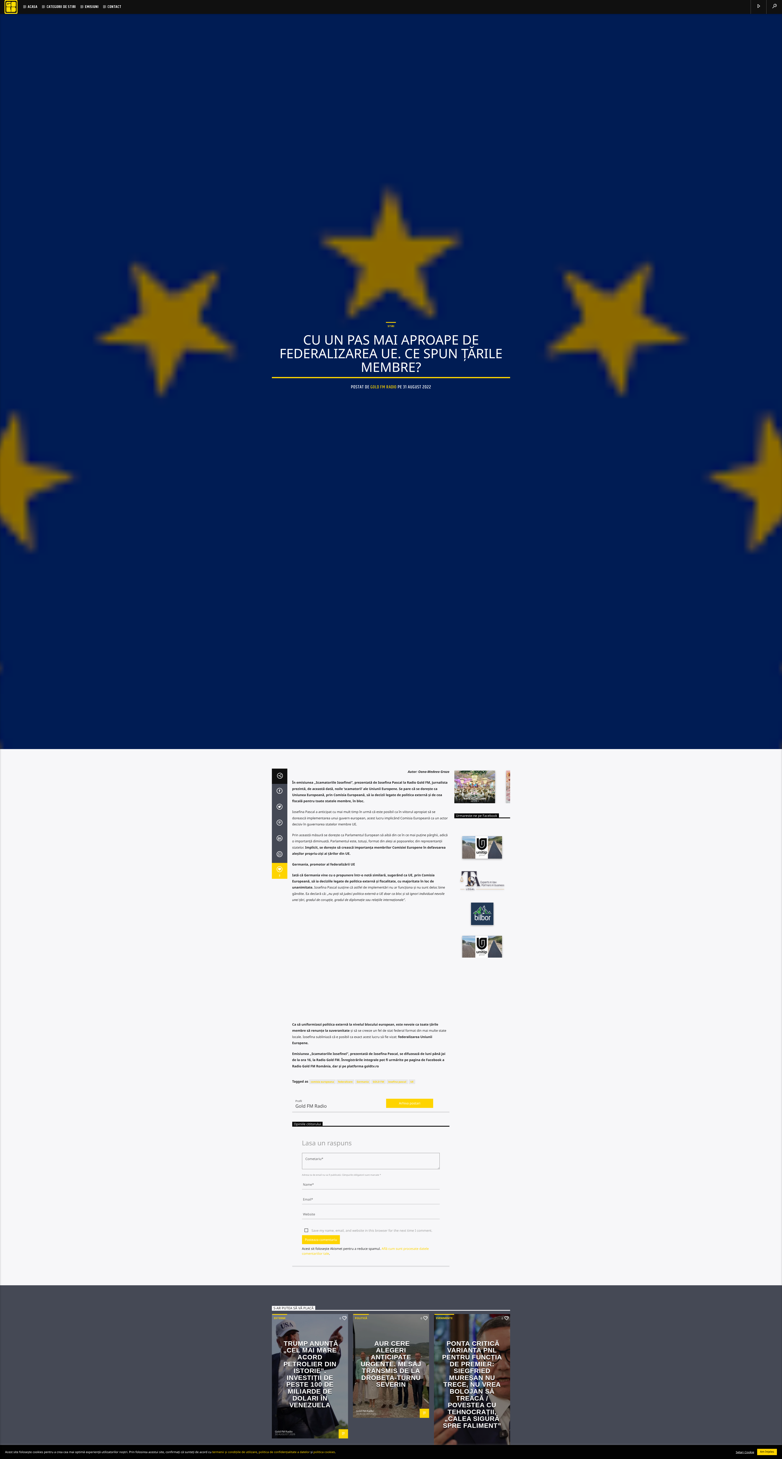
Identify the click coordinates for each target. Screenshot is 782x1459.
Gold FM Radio (383, 429)
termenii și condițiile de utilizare (234, 1452)
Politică (361, 1409)
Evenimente (444, 1409)
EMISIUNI (91, 7)
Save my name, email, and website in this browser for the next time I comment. (372, 1321)
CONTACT (114, 7)
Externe (280, 1409)
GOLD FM (378, 1172)
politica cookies (324, 1452)
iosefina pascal (397, 1172)
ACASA (32, 7)
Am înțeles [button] (767, 1452)
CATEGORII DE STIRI (61, 7)
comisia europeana (322, 1172)
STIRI (391, 368)
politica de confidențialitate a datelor (284, 1452)
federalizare (345, 1172)
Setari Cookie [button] (745, 1452)
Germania (363, 1172)
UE (412, 1172)
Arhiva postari (409, 1194)
